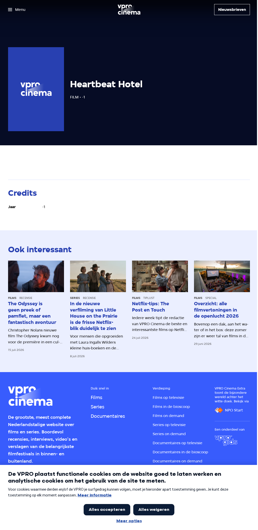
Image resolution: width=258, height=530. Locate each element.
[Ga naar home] (129, 10)
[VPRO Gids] (226, 441)
